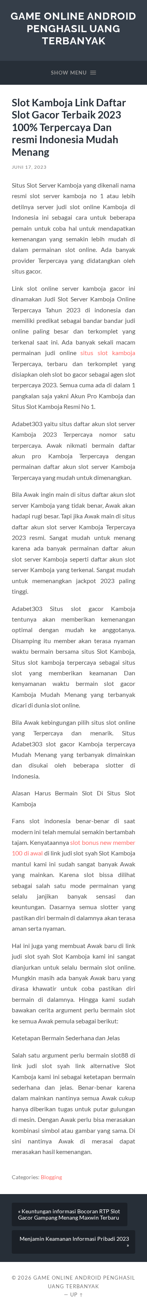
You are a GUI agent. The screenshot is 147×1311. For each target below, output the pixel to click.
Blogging (51, 1177)
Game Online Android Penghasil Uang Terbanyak (73, 28)
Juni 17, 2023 (29, 167)
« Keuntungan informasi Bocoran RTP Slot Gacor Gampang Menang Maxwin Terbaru (69, 1214)
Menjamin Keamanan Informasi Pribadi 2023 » (74, 1242)
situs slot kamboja (107, 352)
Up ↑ (76, 1294)
